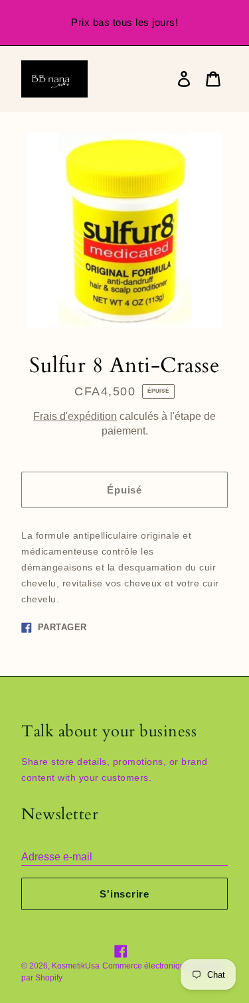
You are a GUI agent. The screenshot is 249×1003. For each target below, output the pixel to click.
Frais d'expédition (75, 416)
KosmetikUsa (76, 965)
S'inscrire (124, 894)
